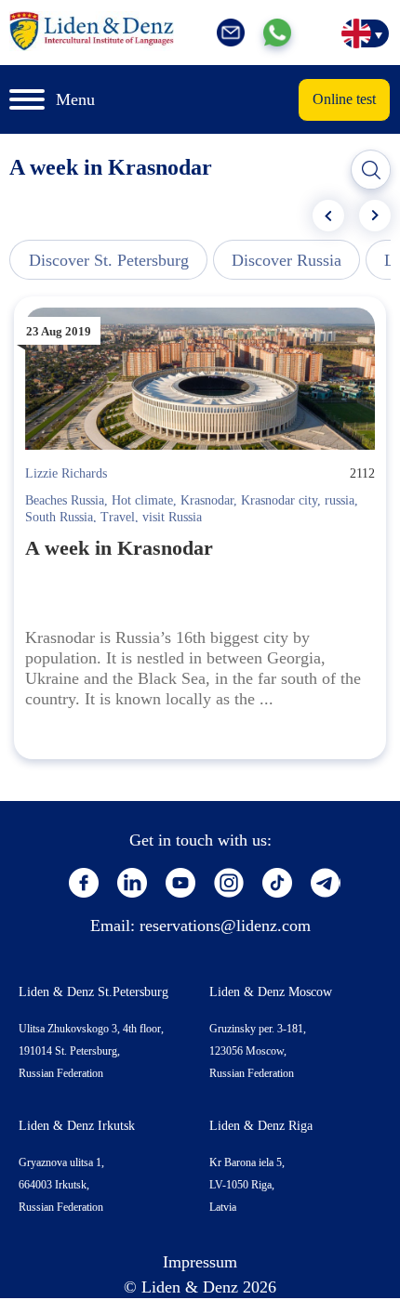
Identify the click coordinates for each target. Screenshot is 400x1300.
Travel (117, 517)
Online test (344, 99)
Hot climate (142, 500)
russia (339, 500)
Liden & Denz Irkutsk (77, 1126)
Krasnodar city (279, 500)
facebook (84, 883)
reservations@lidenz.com (225, 925)
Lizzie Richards (66, 473)
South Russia (59, 517)
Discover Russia (286, 260)
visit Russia (172, 517)
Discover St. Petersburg (109, 260)
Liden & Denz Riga (261, 1126)
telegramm (325, 883)
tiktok (277, 883)
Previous (328, 215)
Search (371, 170)
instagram (229, 883)
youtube (180, 883)
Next (375, 215)
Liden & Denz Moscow (270, 992)
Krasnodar (206, 500)
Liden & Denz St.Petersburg (93, 992)
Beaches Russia (64, 500)
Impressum (200, 1262)
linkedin (132, 883)
